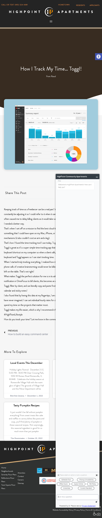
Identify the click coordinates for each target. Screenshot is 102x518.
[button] (98, 56)
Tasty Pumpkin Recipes (27, 405)
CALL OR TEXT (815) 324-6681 (14, 4)
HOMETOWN (64, 4)
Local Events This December (26, 363)
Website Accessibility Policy (63, 510)
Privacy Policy (79, 510)
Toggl (54, 243)
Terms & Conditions (93, 510)
